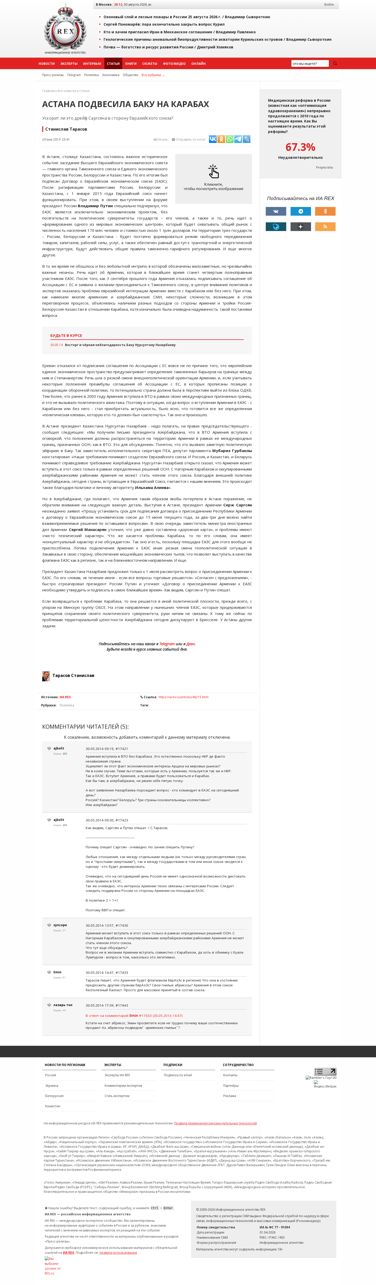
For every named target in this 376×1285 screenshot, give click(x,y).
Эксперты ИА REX (117, 1075)
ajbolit (58, 748)
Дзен (190, 643)
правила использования (118, 1252)
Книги (131, 63)
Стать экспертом (117, 1096)
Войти (329, 4)
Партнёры (231, 1085)
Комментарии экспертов (123, 1085)
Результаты (324, 167)
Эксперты (69, 63)
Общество (130, 75)
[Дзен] (301, 226)
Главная (48, 91)
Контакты (230, 1075)
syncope (60, 925)
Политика (91, 75)
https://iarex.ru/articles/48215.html (183, 697)
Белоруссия (54, 1096)
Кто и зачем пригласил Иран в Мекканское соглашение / (180, 31)
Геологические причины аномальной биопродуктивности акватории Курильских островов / (217, 39)
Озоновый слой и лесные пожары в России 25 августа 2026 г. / (187, 16)
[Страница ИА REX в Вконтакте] (276, 211)
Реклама (229, 1096)
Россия (50, 1075)
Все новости (67, 91)
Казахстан (52, 1106)
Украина (51, 1085)
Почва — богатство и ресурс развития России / (168, 47)
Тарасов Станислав (73, 675)
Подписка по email (178, 1075)
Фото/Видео (174, 63)
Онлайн (198, 63)
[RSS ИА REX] (325, 226)
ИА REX (65, 697)
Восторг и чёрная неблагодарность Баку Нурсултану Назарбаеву (120, 345)
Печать (162, 139)
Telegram (74, 75)
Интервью (92, 63)
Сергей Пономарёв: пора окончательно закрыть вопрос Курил (164, 24)
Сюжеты (149, 63)
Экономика (110, 75)
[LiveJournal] (276, 226)
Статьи (113, 63)
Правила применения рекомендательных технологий (215, 1123)
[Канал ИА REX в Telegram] (301, 211)
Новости (47, 63)
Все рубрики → (153, 75)
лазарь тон (62, 1005)
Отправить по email (190, 139)
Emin (57, 972)
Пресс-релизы (53, 75)
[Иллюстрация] (215, 179)
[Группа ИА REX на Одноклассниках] (325, 211)
